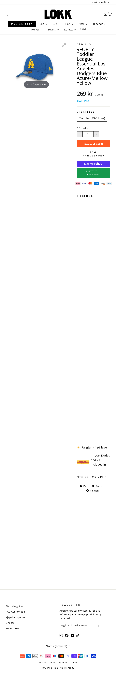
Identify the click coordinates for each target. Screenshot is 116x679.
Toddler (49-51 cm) (92, 118)
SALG (83, 29)
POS (44, 667)
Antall (83, 128)
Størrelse (86, 111)
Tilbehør (98, 24)
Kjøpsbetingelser (15, 617)
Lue (55, 24)
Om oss (10, 622)
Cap (42, 24)
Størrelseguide (14, 606)
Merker (35, 29)
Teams (52, 29)
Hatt (68, 24)
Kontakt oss (12, 628)
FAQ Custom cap (15, 611)
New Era (84, 43)
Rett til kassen (93, 173)
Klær (82, 24)
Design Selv (22, 23)
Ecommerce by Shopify (62, 667)
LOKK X (68, 29)
